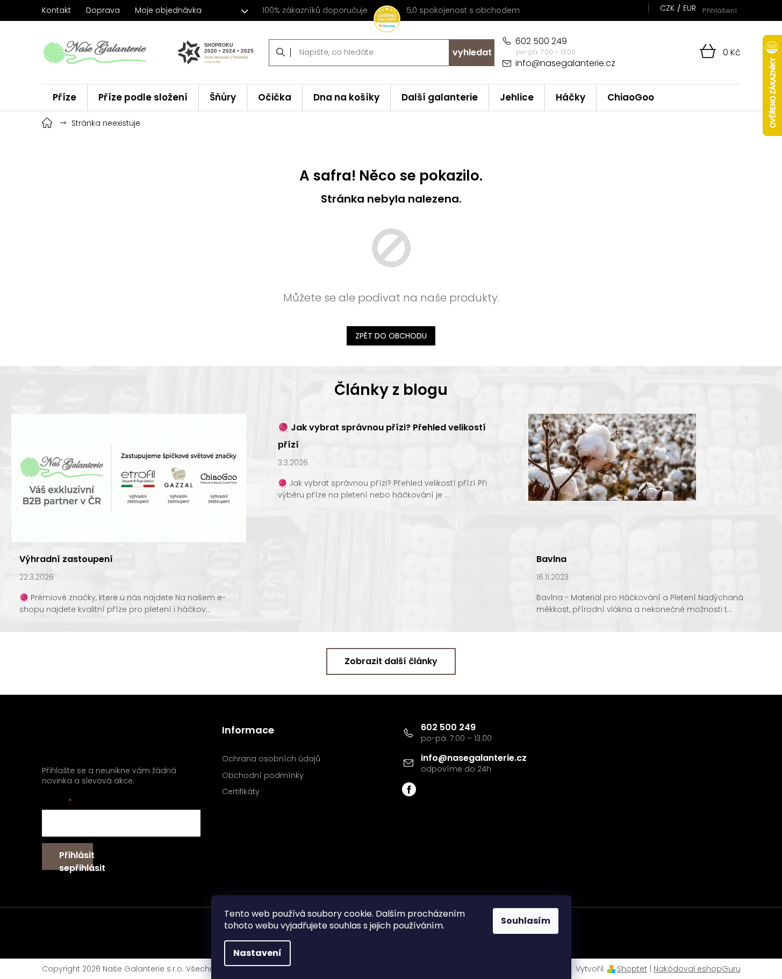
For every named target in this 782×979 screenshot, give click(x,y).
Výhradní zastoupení (66, 559)
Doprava (103, 10)
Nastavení (257, 953)
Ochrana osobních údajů (271, 759)
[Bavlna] (612, 456)
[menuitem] (64, 97)
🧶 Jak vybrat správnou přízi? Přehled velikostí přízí (382, 436)
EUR (689, 8)
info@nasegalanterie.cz (474, 758)
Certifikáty (241, 792)
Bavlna (551, 559)
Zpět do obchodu (391, 335)
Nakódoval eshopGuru (697, 968)
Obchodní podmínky (263, 776)
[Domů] (47, 121)
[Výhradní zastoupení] (128, 477)
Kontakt (56, 10)
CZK (667, 8)
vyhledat (472, 52)
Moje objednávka (168, 10)
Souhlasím (525, 921)
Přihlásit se (76, 859)
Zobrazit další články (391, 661)
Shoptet (632, 968)
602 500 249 (448, 727)
